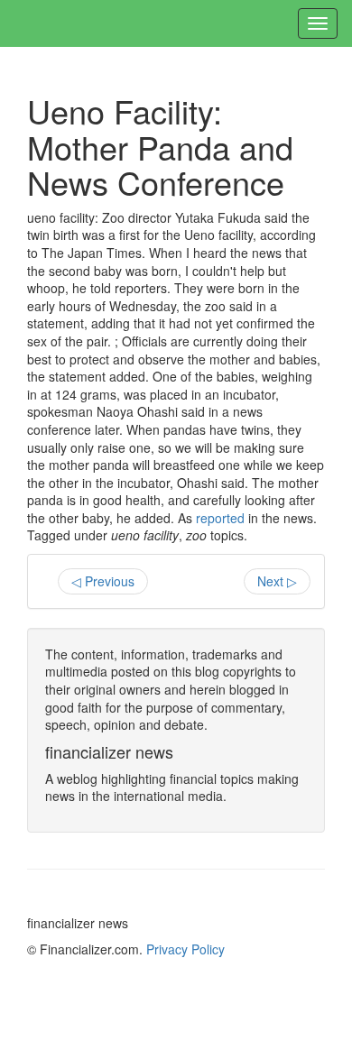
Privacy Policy (185, 949)
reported (220, 518)
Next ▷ (277, 581)
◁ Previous (102, 581)
